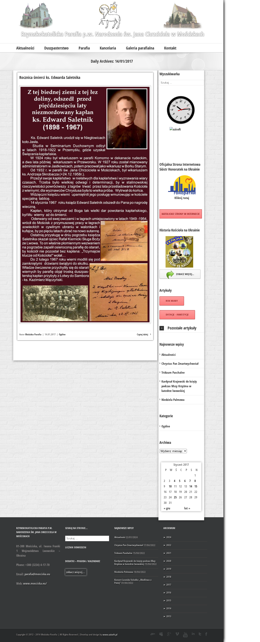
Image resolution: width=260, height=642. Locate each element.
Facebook (206, 634)
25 (175, 497)
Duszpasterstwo (56, 48)
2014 (167, 608)
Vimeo (177, 634)
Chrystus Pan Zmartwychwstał (179, 363)
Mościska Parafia (33, 334)
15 (195, 486)
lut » (187, 508)
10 (170, 486)
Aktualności (25, 48)
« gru (167, 508)
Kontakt (170, 48)
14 (190, 486)
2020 (167, 561)
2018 (167, 577)
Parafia (84, 48)
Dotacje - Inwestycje (177, 314)
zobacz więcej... (75, 572)
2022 (167, 545)
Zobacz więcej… (185, 274)
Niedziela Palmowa (172, 400)
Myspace (161, 634)
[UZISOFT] (181, 140)
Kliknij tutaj (181, 198)
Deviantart (153, 634)
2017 (167, 584)
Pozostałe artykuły (182, 328)
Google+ (169, 634)
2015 (167, 600)
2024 (167, 537)
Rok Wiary (172, 301)
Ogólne (62, 334)
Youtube (185, 634)
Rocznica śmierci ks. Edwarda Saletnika (49, 77)
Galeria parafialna (140, 48)
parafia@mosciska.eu (37, 574)
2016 (167, 592)
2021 (167, 553)
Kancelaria (108, 48)
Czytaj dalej (142, 334)
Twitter (200, 634)
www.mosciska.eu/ (35, 583)
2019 (167, 569)
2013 (167, 616)
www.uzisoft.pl (110, 634)
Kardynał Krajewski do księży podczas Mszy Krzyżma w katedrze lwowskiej (179, 386)
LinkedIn (193, 633)
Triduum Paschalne (173, 372)
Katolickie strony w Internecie (181, 214)
